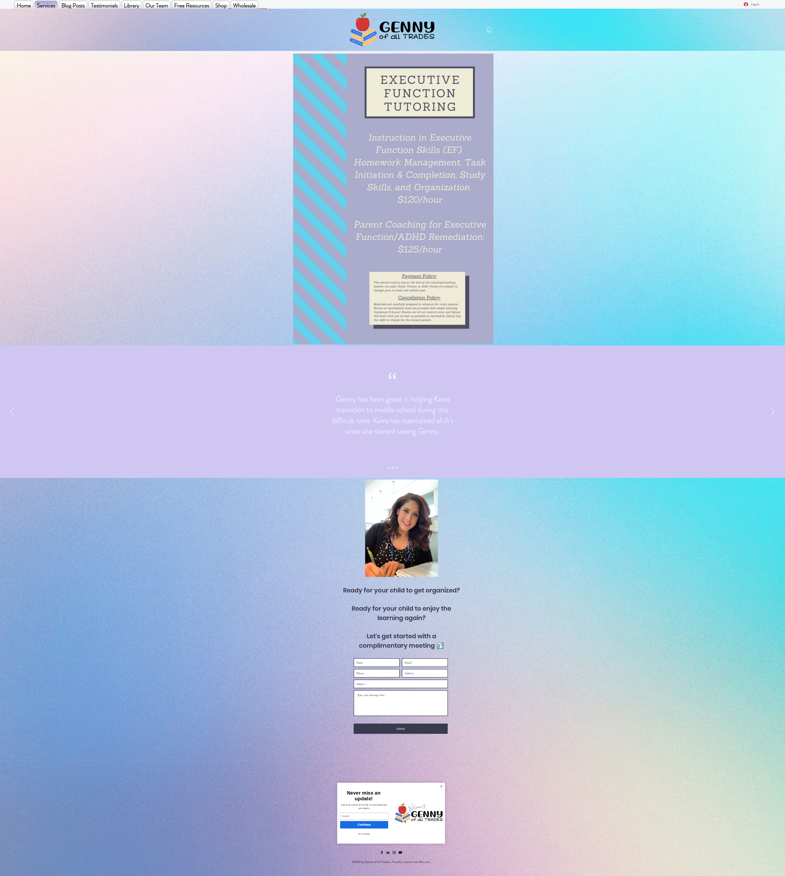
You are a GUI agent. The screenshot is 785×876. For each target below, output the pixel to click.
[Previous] (12, 411)
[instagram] (394, 852)
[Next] (773, 411)
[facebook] (382, 852)
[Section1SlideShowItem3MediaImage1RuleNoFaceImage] (396, 467)
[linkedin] (388, 852)
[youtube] (400, 852)
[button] (489, 30)
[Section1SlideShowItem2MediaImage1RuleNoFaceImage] (393, 468)
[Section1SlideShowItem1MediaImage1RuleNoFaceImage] (388, 467)
